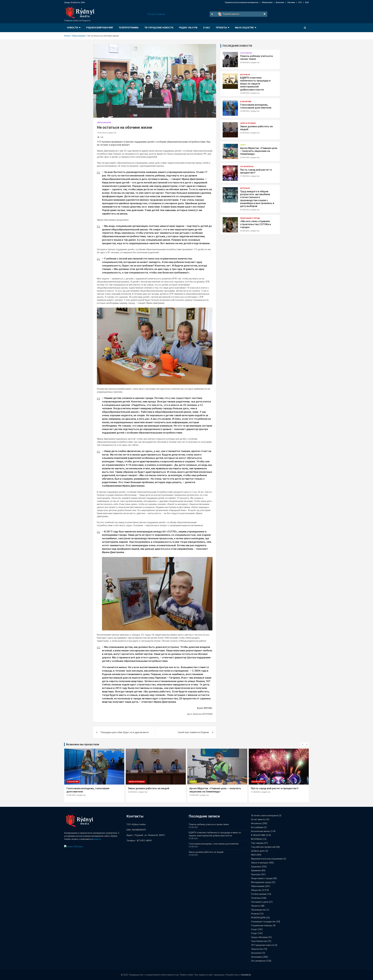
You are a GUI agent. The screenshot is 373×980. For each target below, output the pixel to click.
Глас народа (257, 843)
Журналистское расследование (267, 858)
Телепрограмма (129, 27)
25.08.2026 (244, 93)
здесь (97, 839)
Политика (256, 898)
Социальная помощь (261, 925)
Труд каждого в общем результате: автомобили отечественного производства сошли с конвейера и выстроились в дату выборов (257, 199)
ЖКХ (253, 854)
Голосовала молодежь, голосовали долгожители (255, 106)
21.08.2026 (244, 176)
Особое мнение (259, 894)
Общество (256, 890)
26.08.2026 (244, 62)
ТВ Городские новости (158, 27)
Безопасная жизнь (260, 831)
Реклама (291, 2)
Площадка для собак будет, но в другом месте (125, 732)
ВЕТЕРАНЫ (256, 839)
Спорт (243, 145)
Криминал (256, 870)
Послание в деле (259, 902)
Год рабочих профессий (263, 847)
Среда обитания (259, 937)
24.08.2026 (244, 157)
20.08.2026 (244, 210)
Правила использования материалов (241, 2)
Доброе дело (258, 851)
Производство (258, 909)
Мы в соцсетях (244, 27)
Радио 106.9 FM (188, 27)
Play (212, 14)
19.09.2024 (101, 133)
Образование (104, 122)
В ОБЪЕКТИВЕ (245, 102)
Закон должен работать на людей (148, 788)
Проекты (221, 27)
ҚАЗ (307, 2)
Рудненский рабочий (99, 27)
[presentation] (303, 745)
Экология (256, 953)
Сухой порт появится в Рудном (193, 732)
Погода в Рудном (156, 14)
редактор (112, 133)
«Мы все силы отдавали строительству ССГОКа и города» (255, 224)
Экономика (256, 957)
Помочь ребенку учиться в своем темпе (209, 824)
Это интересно (247, 167)
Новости (72, 27)
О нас (206, 27)
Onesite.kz (246, 974)
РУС (300, 2)
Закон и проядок (248, 123)
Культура (255, 874)
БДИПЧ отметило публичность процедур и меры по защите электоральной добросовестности (255, 83)
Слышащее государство (263, 921)
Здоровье (256, 866)
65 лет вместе (258, 819)
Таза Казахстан (259, 941)
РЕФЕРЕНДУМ (258, 917)
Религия (255, 913)
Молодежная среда (261, 882)
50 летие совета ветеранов (264, 815)
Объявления (267, 2)
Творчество (257, 949)
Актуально (245, 75)
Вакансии (280, 2)
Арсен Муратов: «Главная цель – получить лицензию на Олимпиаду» (258, 151)
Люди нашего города (250, 218)
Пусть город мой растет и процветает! (274, 788)
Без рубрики (257, 827)
